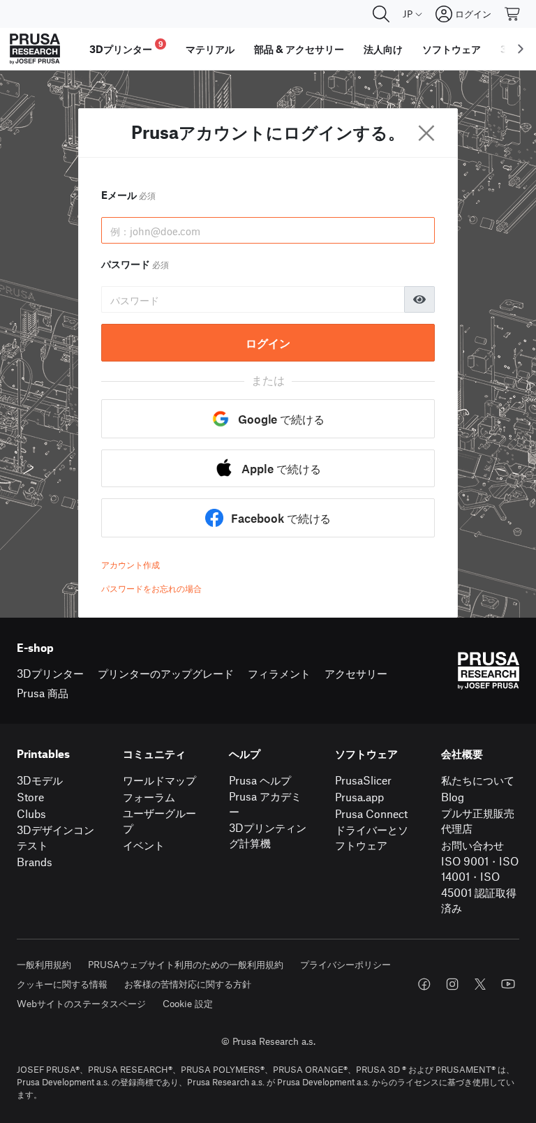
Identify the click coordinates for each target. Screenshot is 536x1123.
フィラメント (279, 673)
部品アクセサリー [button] (299, 49)
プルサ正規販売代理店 (477, 820)
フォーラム (149, 796)
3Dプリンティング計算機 (267, 835)
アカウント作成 (130, 564)
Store (30, 796)
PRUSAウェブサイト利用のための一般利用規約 (185, 964)
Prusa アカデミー (265, 804)
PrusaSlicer (363, 780)
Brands (34, 861)
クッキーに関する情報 (62, 984)
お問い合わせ (472, 844)
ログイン (268, 343)
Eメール (128, 194)
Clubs (31, 813)
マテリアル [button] (210, 49)
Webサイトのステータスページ (81, 1003)
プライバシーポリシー (345, 964)
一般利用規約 (44, 964)
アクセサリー (356, 673)
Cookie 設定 (188, 1003)
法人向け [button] (383, 49)
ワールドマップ (159, 780)
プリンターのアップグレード (166, 673)
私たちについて (477, 780)
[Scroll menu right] (520, 49)
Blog (452, 796)
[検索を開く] (381, 14)
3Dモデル (40, 780)
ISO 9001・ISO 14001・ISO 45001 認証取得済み (480, 884)
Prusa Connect (371, 813)
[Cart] (513, 14)
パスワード (135, 264)
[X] (480, 984)
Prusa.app (359, 796)
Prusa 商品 (42, 692)
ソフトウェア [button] (451, 49)
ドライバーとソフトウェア (371, 837)
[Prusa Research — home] (35, 49)
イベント (144, 844)
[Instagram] (452, 984)
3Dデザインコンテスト (55, 837)
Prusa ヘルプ (260, 780)
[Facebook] (424, 984)
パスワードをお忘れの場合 (151, 588)
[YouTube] (508, 984)
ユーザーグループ (159, 820)
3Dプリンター (50, 673)
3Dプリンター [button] (126, 47)
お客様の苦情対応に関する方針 (187, 984)
